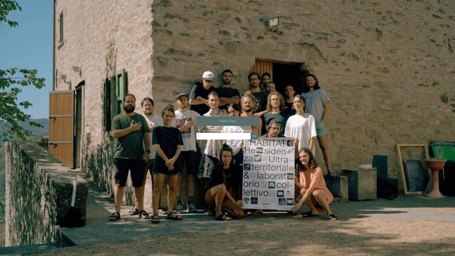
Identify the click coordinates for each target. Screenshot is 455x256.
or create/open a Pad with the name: (227, 131)
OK (255, 136)
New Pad (227, 121)
